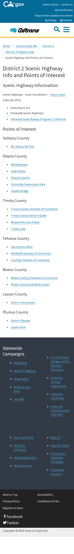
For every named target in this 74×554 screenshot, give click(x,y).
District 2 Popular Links (20, 52)
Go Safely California (20, 447)
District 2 (48, 46)
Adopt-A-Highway (25, 371)
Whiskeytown (19, 164)
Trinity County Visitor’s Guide (28, 215)
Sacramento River (22, 247)
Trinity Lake (18, 228)
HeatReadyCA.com (25, 457)
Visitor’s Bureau (20, 320)
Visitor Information (23, 302)
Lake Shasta (18, 171)
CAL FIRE (19, 399)
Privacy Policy (11, 501)
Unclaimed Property (57, 472)
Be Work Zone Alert (22, 389)
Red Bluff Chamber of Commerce (31, 253)
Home (6, 46)
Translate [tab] (67, 20)
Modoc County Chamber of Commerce (34, 278)
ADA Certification (64, 10)
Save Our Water (60, 445)
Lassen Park (18, 327)
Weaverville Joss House (25, 222)
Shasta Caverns (20, 177)
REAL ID (55, 437)
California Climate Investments (58, 382)
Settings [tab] (51, 20)
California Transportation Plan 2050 (60, 410)
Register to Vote (13, 508)
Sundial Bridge (20, 191)
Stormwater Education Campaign (58, 457)
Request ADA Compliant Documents (54, 15)
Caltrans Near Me (26, 46)
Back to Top (10, 494)
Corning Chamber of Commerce (30, 260)
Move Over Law (23, 465)
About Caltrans (51, 4)
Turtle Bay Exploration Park (28, 184)
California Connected (57, 396)
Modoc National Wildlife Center (30, 284)
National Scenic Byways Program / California (38, 119)
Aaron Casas (57, 94)
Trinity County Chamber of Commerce (34, 209)
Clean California (23, 437)
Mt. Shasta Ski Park (22, 146)
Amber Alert (21, 379)
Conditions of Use (48, 501)
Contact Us (67, 4)
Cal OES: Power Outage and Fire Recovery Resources (60, 363)
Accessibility (45, 494)
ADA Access (20, 363)
